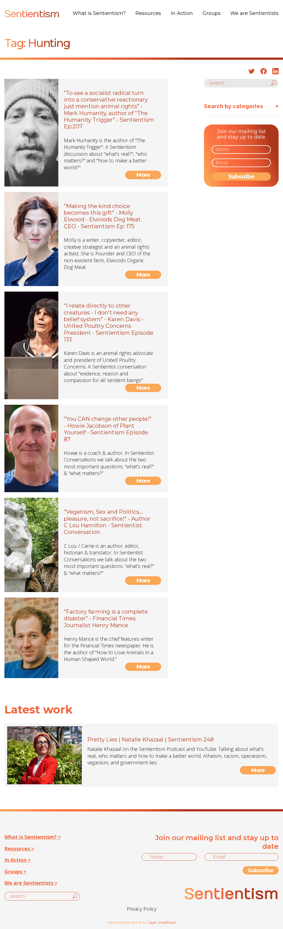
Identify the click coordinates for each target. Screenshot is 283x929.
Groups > (15, 871)
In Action (182, 13)
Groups (212, 13)
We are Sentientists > (30, 882)
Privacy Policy (141, 908)
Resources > (19, 848)
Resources (148, 13)
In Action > (17, 860)
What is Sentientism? (99, 13)
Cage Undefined (161, 923)
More (143, 175)
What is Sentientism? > (32, 837)
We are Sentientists (254, 13)
